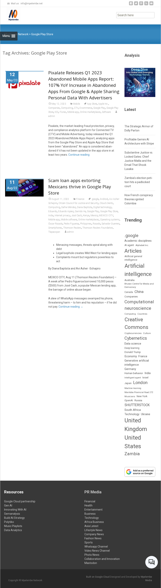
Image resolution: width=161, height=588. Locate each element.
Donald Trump (132, 352)
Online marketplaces (90, 112)
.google (95, 199)
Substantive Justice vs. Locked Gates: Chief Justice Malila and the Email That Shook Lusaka (138, 161)
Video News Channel (97, 550)
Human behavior (133, 373)
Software (106, 112)
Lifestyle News (93, 530)
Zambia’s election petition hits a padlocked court (138, 182)
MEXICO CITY (106, 215)
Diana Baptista (84, 207)
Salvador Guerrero (111, 223)
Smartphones (55, 227)
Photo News (91, 554)
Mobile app (73, 112)
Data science (132, 343)
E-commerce (86, 108)
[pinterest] (141, 5)
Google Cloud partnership (19, 501)
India (50, 215)
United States (132, 442)
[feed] (146, 5)
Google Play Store (109, 211)
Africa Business (94, 521)
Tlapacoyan (54, 232)
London (140, 382)
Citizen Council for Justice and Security (79, 203)
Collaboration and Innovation (102, 558)
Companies (54, 108)
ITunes (62, 112)
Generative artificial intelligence (136, 362)
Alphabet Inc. (142, 245)
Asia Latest (91, 526)
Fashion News (93, 538)
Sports (88, 542)
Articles (133, 251)
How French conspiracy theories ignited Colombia (138, 199)
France (142, 356)
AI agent (129, 245)
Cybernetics (135, 338)
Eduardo (52, 211)
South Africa (132, 410)
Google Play (99, 108)
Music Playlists (13, 526)
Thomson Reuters (72, 227)
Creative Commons (136, 323)
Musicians (129, 396)
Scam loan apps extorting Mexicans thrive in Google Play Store (79, 186)
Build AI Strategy (14, 517)
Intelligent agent (132, 377)
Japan (128, 383)
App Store (92, 103)
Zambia (132, 453)
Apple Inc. (103, 103)
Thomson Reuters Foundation (97, 227)
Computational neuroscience (139, 305)
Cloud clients (106, 203)
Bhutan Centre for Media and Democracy (139, 285)
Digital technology (102, 207)
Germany (130, 369)
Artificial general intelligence (133, 258)
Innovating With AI (15, 509)
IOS (56, 112)
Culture (147, 333)
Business (90, 513)
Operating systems (110, 219)
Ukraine (145, 414)
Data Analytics (13, 530)
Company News (94, 534)
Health (88, 505)
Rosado (96, 223)
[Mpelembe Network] (10, 15)
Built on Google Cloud (98, 576)
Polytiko (9, 521)
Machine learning (132, 388)
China (139, 292)
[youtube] (151, 5)
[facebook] (131, 5)
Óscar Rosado (55, 223)
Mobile (76, 103)
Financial (89, 501)
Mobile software (69, 219)
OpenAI (128, 400)
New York (142, 396)
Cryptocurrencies (133, 333)
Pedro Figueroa (71, 223)
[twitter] (136, 5)
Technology (131, 414)
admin (70, 232)
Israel (145, 377)
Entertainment (93, 509)
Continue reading (79, 154)
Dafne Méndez (68, 207)
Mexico (94, 215)
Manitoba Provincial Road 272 (138, 392)
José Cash (76, 215)
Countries (142, 314)
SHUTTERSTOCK (137, 405)
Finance (80, 199)
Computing (67, 108)
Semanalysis (12, 513)
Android (104, 199)
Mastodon (90, 563)
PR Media (93, 492)
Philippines (85, 223)
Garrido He (80, 211)
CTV (76, 108)
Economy (130, 356)
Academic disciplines (138, 240)
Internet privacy (62, 215)
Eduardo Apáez (66, 211)
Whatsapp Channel (96, 546)
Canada (128, 292)
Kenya (86, 215)
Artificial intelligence (138, 270)
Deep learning (131, 348)
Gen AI (8, 505)
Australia (129, 280)
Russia (138, 400)
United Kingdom (135, 424)
